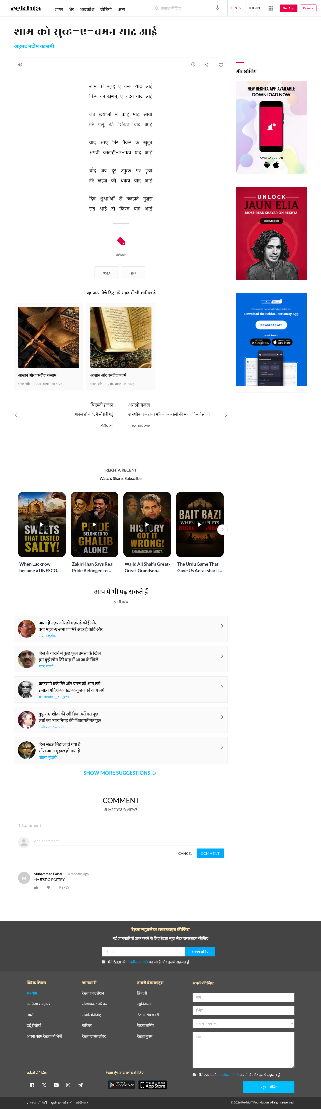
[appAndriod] (121, 1084)
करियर (87, 1025)
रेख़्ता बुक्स (144, 1036)
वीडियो (106, 9)
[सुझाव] (193, 64)
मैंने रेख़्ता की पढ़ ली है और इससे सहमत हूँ (148, 961)
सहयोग (32, 993)
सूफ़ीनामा (144, 1004)
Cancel (185, 853)
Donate (308, 8)
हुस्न (133, 273)
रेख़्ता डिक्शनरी (148, 1015)
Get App (288, 8)
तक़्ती (30, 1015)
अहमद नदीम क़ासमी (34, 46)
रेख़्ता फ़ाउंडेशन (93, 993)
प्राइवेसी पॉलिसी (37, 1102)
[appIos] (152, 1084)
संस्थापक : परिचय (94, 1004)
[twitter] (44, 1085)
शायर (58, 9)
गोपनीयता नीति (137, 961)
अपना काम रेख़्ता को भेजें (44, 1036)
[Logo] (26, 9)
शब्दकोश (87, 9)
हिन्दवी (142, 993)
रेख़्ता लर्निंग (145, 1025)
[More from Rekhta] (270, 8)
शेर (71, 9)
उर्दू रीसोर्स (34, 1025)
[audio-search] (217, 8)
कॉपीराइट (81, 1102)
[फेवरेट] (221, 64)
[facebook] (32, 1085)
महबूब (107, 273)
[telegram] (80, 1085)
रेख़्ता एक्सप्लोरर (94, 1036)
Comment (210, 853)
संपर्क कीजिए (91, 1015)
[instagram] (68, 1085)
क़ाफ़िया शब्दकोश (39, 1004)
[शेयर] (207, 64)
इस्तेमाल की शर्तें (61, 1102)
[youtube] (56, 1085)
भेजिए (274, 1087)
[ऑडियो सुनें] (20, 64)
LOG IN (254, 8)
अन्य (121, 9)
